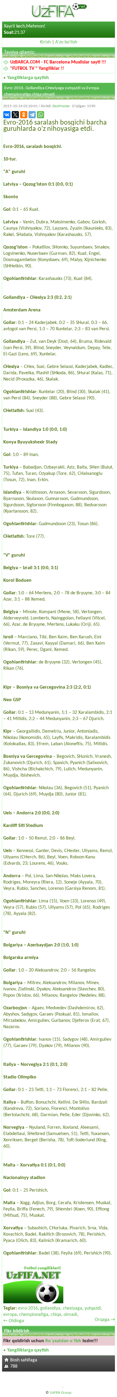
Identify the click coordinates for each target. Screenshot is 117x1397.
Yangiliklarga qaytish (28, 77)
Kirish (45, 42)
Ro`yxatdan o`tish (63, 1341)
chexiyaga (72, 1308)
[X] (15, 114)
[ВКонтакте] (6, 114)
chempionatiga (33, 1314)
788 (13, 1366)
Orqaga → (105, 1319)
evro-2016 (28, 1308)
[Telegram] (32, 114)
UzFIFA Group (60, 1393)
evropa (10, 1314)
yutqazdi (93, 1308)
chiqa (56, 1314)
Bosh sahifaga (23, 1360)
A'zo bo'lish (66, 42)
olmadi (70, 1314)
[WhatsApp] (40, 114)
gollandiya (50, 1308)
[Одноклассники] (23, 114)
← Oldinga (13, 1321)
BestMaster (61, 106)
